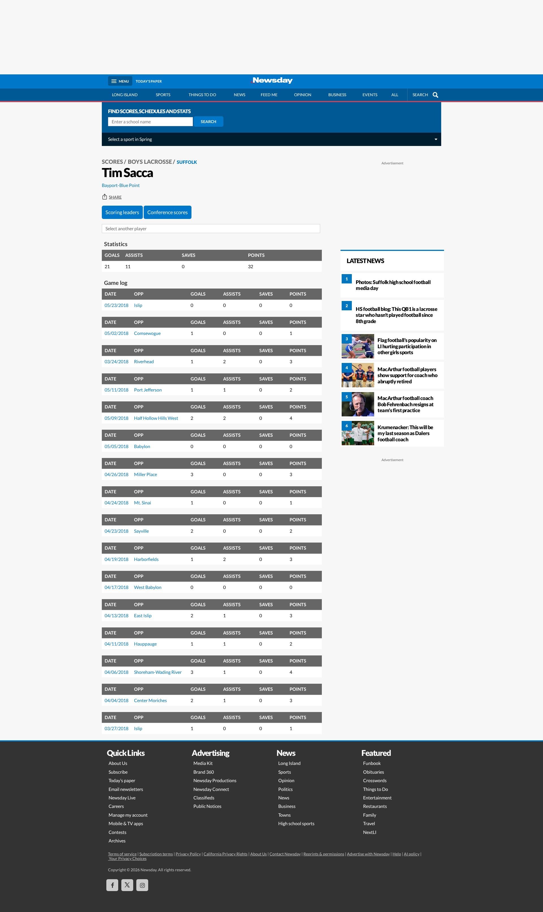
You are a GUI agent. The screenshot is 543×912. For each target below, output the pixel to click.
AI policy (411, 853)
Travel (369, 823)
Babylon (142, 446)
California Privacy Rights (225, 853)
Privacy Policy (188, 853)
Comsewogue (147, 333)
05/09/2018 (116, 418)
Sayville (141, 531)
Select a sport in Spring (130, 139)
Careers (116, 806)
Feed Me (269, 94)
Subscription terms (156, 853)
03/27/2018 (116, 728)
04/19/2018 (116, 559)
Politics (285, 789)
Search (208, 121)
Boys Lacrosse (150, 161)
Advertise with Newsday (368, 853)
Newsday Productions (214, 780)
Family (369, 815)
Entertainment (377, 797)
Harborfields (146, 559)
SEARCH (420, 94)
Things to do (202, 94)
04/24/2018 (116, 502)
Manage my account (128, 815)
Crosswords (375, 780)
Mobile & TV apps (126, 823)
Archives (117, 840)
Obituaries (373, 772)
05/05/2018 (116, 446)
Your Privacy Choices (127, 858)
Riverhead (144, 361)
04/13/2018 (116, 615)
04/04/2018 (116, 700)
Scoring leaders (122, 212)
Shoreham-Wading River (158, 672)
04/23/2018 (116, 531)
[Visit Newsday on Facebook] (112, 885)
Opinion (302, 94)
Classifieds (203, 797)
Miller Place (145, 474)
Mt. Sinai (142, 502)
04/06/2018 (116, 672)
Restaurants (375, 806)
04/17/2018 (116, 587)
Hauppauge (145, 643)
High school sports (296, 823)
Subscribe (118, 772)
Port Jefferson (148, 389)
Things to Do (375, 789)
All (394, 94)
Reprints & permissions (323, 853)
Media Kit (203, 763)
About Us (118, 763)
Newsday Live (122, 797)
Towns (284, 815)
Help (397, 853)
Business (337, 94)
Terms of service (122, 853)
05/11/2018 (116, 389)
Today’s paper (122, 780)
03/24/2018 (116, 361)
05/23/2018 (116, 305)
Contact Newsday (285, 853)
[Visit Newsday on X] (127, 885)
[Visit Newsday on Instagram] (142, 885)
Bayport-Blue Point (121, 185)
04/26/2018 (116, 474)
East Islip (143, 615)
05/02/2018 (116, 333)
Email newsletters (126, 789)
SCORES (112, 161)
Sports (163, 94)
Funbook (372, 763)
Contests (117, 832)
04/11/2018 (116, 643)
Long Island (125, 94)
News (239, 94)
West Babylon (147, 587)
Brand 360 (203, 772)
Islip (138, 305)
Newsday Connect (211, 789)
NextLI (369, 832)
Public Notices (207, 806)
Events (370, 94)
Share (115, 197)
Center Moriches (150, 700)
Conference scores (167, 212)
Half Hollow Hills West (156, 418)
